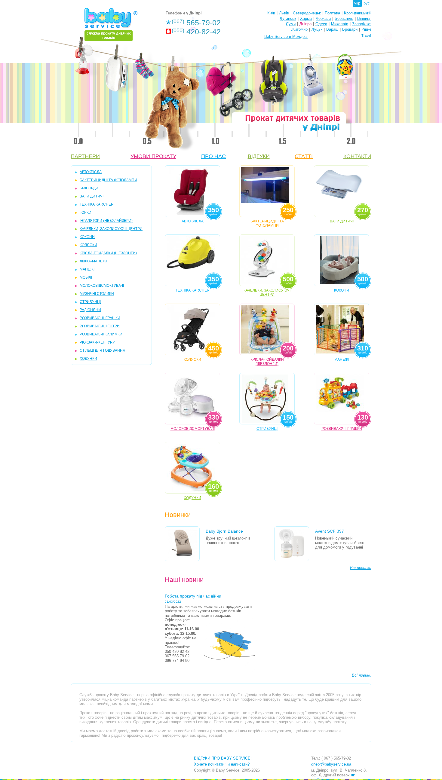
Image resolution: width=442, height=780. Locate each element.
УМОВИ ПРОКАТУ (153, 156)
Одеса (321, 24)
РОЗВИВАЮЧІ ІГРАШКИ (100, 318)
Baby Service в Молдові (286, 36)
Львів (284, 13)
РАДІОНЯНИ (90, 310)
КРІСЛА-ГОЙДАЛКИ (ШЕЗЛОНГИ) (108, 253)
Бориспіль (344, 18)
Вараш (332, 29)
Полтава (332, 13)
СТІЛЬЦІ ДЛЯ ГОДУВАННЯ (102, 350)
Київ (271, 13)
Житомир (299, 29)
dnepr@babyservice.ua (331, 764)
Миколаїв (339, 24)
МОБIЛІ (86, 277)
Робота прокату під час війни (193, 596)
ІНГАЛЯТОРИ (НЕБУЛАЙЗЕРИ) (106, 221)
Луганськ (288, 18)
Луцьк (317, 29)
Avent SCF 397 (329, 531)
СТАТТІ (304, 156)
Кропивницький (357, 13)
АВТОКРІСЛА (91, 172)
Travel (366, 35)
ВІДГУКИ (259, 156)
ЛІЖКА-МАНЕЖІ (93, 261)
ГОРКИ (85, 212)
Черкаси (323, 18)
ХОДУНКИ (88, 358)
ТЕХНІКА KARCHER (97, 204)
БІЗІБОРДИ (89, 188)
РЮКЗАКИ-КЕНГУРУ (97, 342)
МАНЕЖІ (87, 269)
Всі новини (361, 675)
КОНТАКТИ (357, 156)
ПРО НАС (213, 156)
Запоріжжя (361, 24)
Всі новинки (360, 567)
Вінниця (364, 18)
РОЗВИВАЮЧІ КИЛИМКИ (101, 334)
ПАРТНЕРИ (85, 156)
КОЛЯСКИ (88, 245)
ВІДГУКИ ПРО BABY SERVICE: (223, 758)
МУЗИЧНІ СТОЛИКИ (97, 294)
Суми (291, 24)
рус (367, 3)
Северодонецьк (307, 13)
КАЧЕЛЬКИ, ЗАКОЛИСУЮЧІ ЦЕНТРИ (111, 229)
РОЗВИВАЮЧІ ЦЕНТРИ (100, 326)
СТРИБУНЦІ (90, 302)
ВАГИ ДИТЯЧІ (91, 196)
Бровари (350, 29)
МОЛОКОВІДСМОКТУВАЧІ (102, 285)
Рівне (366, 29)
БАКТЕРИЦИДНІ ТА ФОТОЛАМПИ (108, 180)
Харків (306, 18)
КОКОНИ (87, 237)
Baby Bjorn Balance (224, 531)
